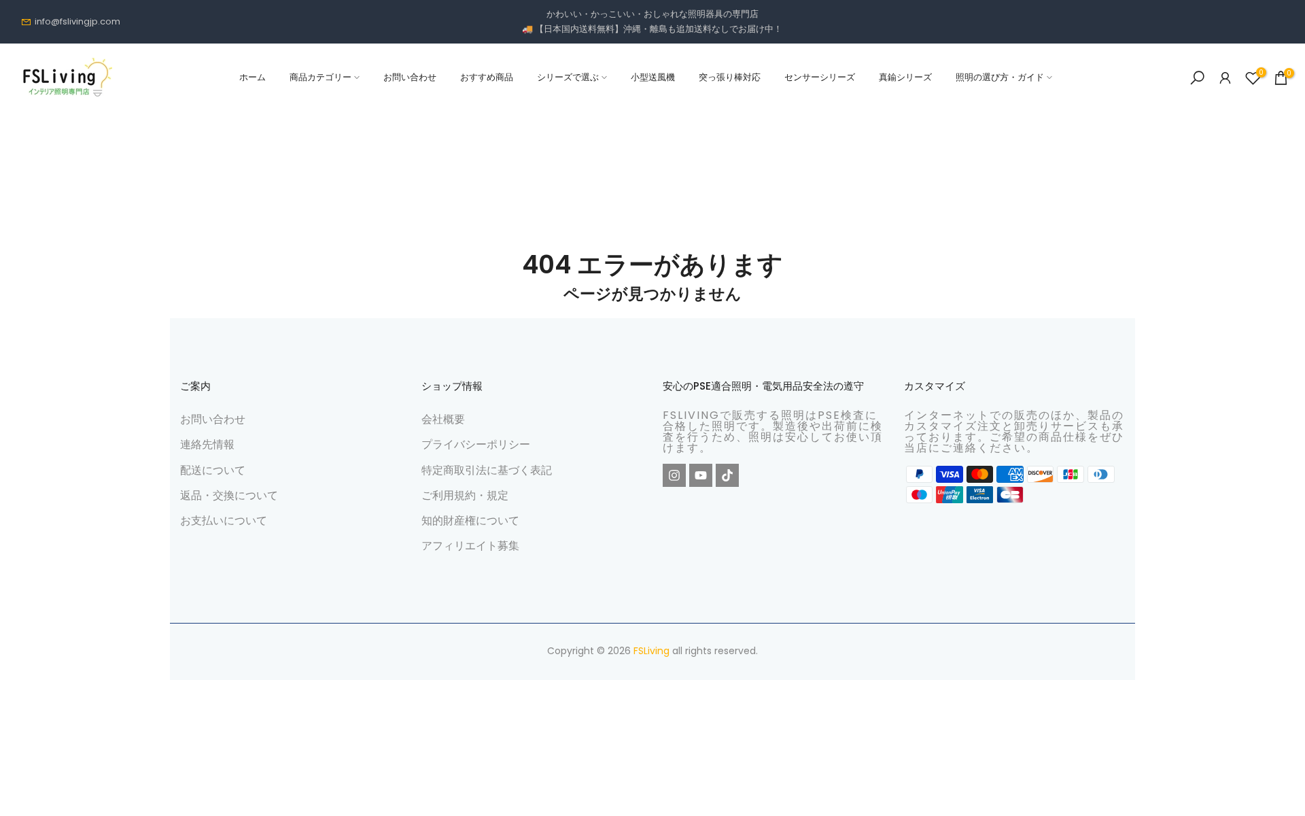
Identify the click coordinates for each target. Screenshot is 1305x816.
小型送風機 (653, 77)
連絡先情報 (207, 444)
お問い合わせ (409, 77)
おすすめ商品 (486, 77)
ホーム (252, 77)
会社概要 (443, 419)
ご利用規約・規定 (464, 495)
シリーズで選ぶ (568, 77)
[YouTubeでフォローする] (700, 475)
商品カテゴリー (320, 77)
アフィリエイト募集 (470, 546)
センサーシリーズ (819, 77)
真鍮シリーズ (905, 77)
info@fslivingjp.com (77, 21)
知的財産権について (470, 520)
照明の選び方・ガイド (1000, 77)
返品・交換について (229, 495)
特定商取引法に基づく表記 (486, 470)
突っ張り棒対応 (730, 77)
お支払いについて (223, 520)
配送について (212, 470)
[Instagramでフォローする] (674, 475)
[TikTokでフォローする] (727, 475)
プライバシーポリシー (475, 444)
